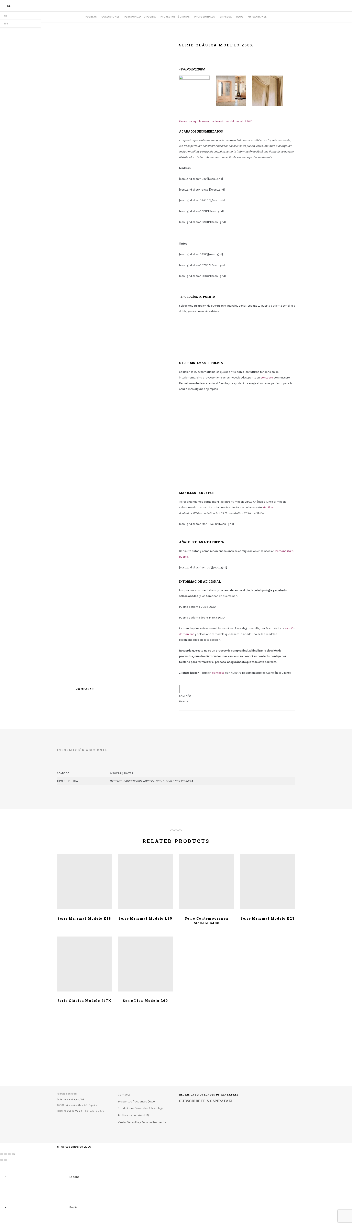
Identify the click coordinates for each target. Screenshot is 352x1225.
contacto (218, 672)
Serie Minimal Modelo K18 (84, 918)
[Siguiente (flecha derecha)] (5, 1159)
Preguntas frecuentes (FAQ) (136, 1101)
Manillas (268, 507)
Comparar (186, 689)
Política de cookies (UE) (133, 1115)
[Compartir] (5, 1154)
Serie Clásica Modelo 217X (84, 1000)
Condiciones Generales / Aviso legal (141, 1108)
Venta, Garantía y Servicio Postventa (142, 1122)
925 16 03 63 (74, 1110)
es (9, 6)
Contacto (124, 1094)
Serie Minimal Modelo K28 (268, 918)
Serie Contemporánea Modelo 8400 (206, 920)
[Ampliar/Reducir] (13, 1154)
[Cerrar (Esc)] (1, 1154)
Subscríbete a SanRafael (206, 1100)
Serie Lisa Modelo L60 (145, 1000)
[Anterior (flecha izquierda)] (1, 1159)
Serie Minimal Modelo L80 (145, 918)
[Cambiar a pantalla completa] (9, 1154)
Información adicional (82, 750)
